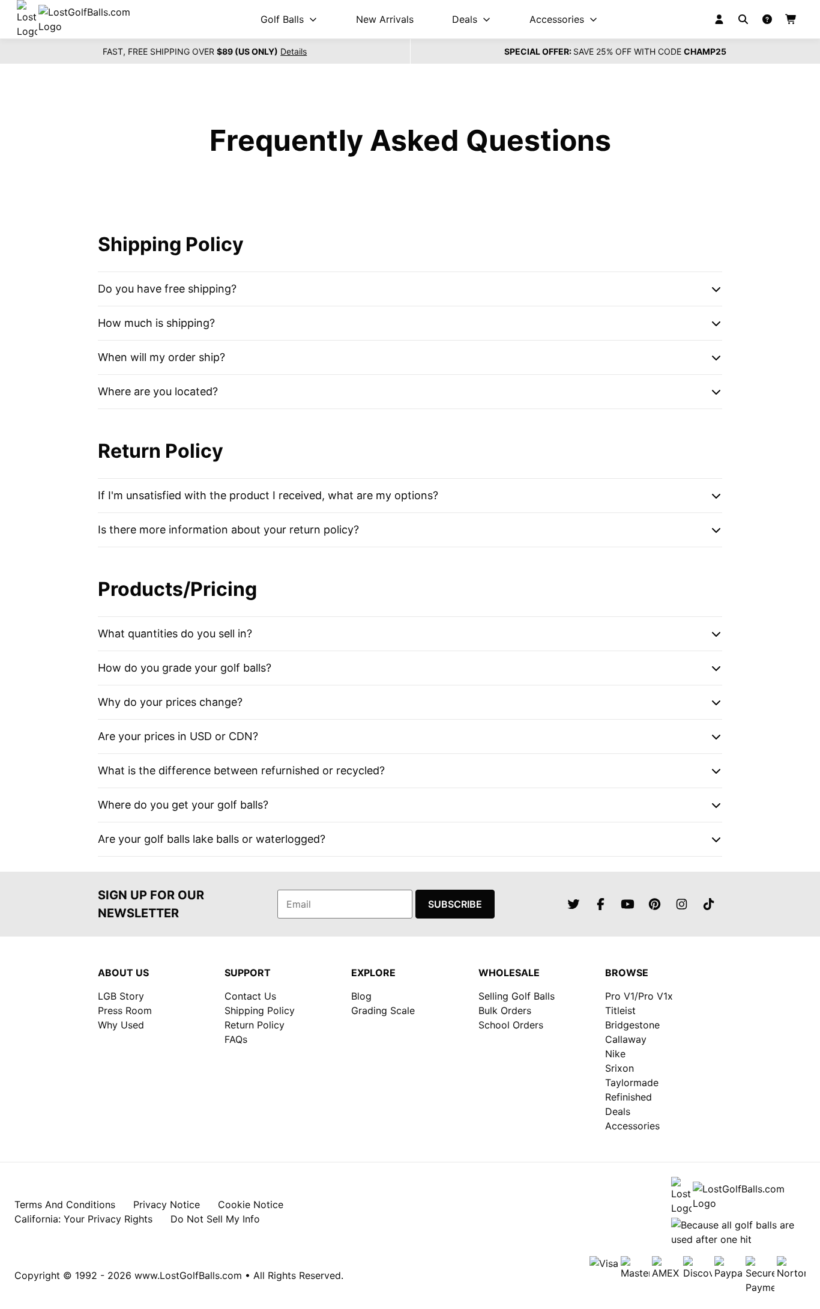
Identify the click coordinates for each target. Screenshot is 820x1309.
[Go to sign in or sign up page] (719, 19)
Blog (361, 996)
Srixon (619, 1068)
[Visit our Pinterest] (654, 904)
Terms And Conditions (64, 1204)
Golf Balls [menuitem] (282, 19)
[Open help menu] (767, 19)
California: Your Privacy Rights (83, 1219)
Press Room (125, 1010)
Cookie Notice (250, 1204)
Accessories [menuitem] (556, 19)
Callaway (626, 1039)
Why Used (121, 1025)
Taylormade (632, 1083)
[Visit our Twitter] (573, 904)
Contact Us (250, 996)
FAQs (236, 1039)
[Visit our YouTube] (627, 904)
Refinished (628, 1097)
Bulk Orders (504, 1010)
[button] (410, 289)
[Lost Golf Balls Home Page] (84, 19)
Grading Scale (383, 1010)
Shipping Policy (260, 1010)
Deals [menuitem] (464, 19)
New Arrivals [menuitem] (385, 19)
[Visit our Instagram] (681, 904)
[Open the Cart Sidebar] (791, 19)
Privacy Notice (166, 1204)
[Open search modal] (743, 19)
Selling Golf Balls (516, 996)
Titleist (620, 1010)
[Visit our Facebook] (600, 904)
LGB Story (121, 996)
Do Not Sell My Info (215, 1219)
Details (293, 51)
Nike (615, 1054)
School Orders (510, 1025)
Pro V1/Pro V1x (639, 996)
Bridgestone (632, 1025)
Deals (617, 1111)
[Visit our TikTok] (708, 904)
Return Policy (255, 1025)
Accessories (632, 1126)
